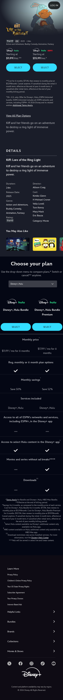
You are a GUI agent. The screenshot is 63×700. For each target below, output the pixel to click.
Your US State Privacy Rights (18, 587)
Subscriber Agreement (16, 593)
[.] (9, 663)
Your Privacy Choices (15, 599)
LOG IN (54, 5)
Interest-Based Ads (14, 605)
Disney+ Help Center (39, 538)
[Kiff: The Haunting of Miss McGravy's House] (18, 244)
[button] (31, 612)
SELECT (18, 67)
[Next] (57, 244)
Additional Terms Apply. (23, 105)
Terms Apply (11, 500)
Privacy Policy (12, 575)
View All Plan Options (18, 115)
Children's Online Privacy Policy (19, 581)
